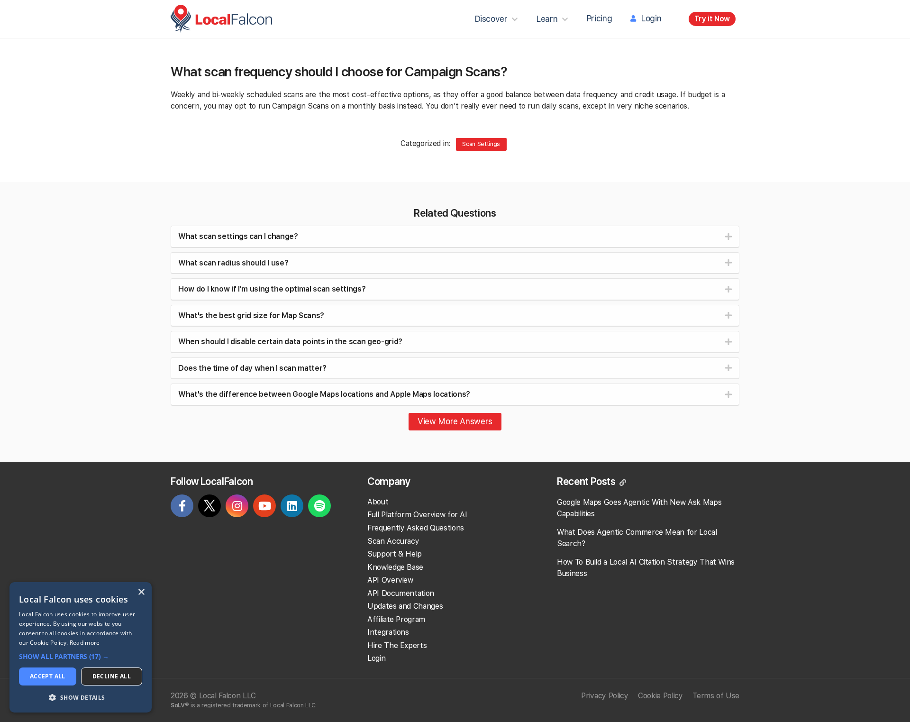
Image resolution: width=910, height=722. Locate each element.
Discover (491, 19)
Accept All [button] (47, 676)
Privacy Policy (604, 695)
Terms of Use (715, 695)
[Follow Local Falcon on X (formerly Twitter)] (209, 507)
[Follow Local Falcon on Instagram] (237, 507)
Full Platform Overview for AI (417, 514)
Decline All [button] (111, 676)
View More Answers (455, 421)
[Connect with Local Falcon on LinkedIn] (292, 507)
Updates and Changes (405, 606)
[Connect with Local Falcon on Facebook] (182, 507)
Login (651, 18)
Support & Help (394, 553)
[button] (80, 657)
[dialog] (80, 647)
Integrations (388, 632)
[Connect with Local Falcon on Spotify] (319, 507)
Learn (546, 19)
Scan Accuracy (393, 541)
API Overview (390, 580)
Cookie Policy (660, 695)
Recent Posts (587, 481)
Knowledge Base (395, 567)
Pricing (599, 18)
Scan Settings (481, 143)
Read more (85, 643)
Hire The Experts (397, 645)
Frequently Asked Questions (415, 527)
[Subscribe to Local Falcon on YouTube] (264, 507)
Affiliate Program (396, 619)
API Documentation (400, 593)
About (377, 501)
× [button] (141, 592)
